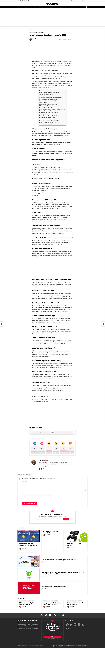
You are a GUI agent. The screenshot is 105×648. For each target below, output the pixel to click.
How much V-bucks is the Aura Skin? (51, 532)
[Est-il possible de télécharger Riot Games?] (29, 588)
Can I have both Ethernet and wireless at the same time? (52, 105)
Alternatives (84, 645)
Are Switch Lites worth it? (46, 124)
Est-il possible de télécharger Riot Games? (54, 586)
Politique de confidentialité (69, 645)
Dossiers (68, 7)
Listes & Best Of (27, 7)
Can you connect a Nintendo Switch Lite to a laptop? (52, 603)
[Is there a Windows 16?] (103, 324)
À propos (55, 645)
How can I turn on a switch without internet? (75, 603)
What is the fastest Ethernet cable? (48, 100)
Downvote (63, 432)
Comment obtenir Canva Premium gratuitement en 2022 (59, 560)
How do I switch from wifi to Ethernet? (48, 99)
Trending (85, 0)
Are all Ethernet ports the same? (48, 119)
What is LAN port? (44, 96)
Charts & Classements (38, 7)
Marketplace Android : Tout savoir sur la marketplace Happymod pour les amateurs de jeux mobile (63, 573)
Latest (68, 0)
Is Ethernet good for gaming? (46, 94)
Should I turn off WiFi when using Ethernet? (49, 92)
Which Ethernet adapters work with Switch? (27, 603)
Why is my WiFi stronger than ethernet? (49, 104)
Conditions (78, 645)
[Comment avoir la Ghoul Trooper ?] (1, 324)
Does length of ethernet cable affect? (49, 112)
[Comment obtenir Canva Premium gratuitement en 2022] (29, 561)
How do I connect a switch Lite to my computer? (51, 97)
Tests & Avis (48, 7)
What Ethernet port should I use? (48, 117)
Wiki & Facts (60, 645)
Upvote (40, 432)
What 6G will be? (44, 102)
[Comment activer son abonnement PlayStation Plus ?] (29, 536)
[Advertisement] (53, 17)
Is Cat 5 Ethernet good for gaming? (49, 110)
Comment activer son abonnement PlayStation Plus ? (28, 545)
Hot (79, 0)
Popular (74, 0)
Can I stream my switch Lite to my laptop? (50, 120)
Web (73, 7)
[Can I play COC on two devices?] (76, 536)
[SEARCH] (87, 7)
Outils (76, 7)
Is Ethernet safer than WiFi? (47, 107)
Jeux (32, 600)
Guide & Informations (58, 7)
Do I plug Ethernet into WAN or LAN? (49, 115)
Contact (59, 646)
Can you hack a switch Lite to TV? (48, 122)
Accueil (20, 7)
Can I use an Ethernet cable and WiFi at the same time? (53, 109)
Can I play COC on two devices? (74, 544)
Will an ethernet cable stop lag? (48, 114)
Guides (54, 646)
